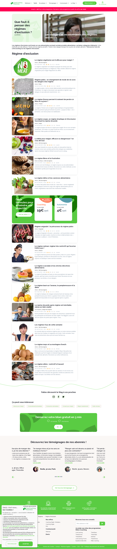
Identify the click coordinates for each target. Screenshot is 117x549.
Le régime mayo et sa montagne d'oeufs (50, 344)
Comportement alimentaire (35, 406)
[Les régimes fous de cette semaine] (22, 332)
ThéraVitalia (94, 534)
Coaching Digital (50, 524)
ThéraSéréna (79, 536)
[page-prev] (13, 477)
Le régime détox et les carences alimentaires (52, 178)
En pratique (42, 3)
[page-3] (60, 476)
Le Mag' (73, 3)
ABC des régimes (43, 62)
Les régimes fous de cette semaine (48, 325)
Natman (41, 250)
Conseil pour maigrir (68, 406)
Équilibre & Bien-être (81, 540)
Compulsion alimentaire (52, 406)
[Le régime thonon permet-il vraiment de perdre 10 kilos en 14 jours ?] (22, 106)
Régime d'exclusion (51, 516)
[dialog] (19, 526)
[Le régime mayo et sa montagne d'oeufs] (22, 351)
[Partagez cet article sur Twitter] (63, 397)
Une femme (65, 421)
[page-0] (55, 476)
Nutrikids (93, 536)
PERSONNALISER (12, 543)
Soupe (40, 123)
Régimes (40, 516)
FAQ (47, 526)
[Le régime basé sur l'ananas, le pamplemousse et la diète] (22, 292)
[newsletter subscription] (102, 523)
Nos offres (49, 519)
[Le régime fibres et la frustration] (22, 165)
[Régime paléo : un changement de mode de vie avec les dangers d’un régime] (22, 87)
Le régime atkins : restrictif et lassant (49, 364)
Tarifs (35, 3)
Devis (48, 534)
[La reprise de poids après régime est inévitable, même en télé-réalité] (22, 312)
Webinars (48, 531)
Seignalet (41, 229)
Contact (57, 546)
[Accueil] (17, 3)
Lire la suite (16, 463)
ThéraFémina (94, 538)
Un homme (54, 421)
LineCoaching (79, 532)
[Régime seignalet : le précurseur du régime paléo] (22, 233)
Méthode (27, 3)
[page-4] (61, 476)
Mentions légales (65, 546)
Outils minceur (96, 406)
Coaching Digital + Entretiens (53, 522)
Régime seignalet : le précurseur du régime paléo (54, 226)
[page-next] (104, 477)
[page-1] (56, 476)
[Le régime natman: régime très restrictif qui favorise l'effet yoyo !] (22, 253)
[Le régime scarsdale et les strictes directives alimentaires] (22, 273)
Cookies (74, 546)
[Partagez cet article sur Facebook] (58, 397)
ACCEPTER (26, 543)
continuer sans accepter (29, 506)
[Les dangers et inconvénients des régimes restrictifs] (74, 28)
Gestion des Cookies (48, 546)
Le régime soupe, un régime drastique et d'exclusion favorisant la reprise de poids (55, 120)
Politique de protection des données (94, 546)
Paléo (40, 84)
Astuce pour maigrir (18, 406)
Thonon (40, 103)
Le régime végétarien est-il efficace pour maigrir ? (54, 60)
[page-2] (58, 476)
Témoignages (52, 3)
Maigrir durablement (83, 406)
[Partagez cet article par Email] (53, 397)
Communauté (63, 3)
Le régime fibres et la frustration (47, 158)
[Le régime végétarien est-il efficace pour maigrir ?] (22, 67)
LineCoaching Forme (81, 538)
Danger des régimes (60, 32)
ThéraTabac (94, 532)
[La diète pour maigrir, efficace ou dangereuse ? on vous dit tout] (22, 145)
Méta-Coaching (95, 540)
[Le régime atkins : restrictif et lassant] (22, 371)
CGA (78, 546)
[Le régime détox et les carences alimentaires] (22, 185)
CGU (82, 546)
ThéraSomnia (79, 534)
